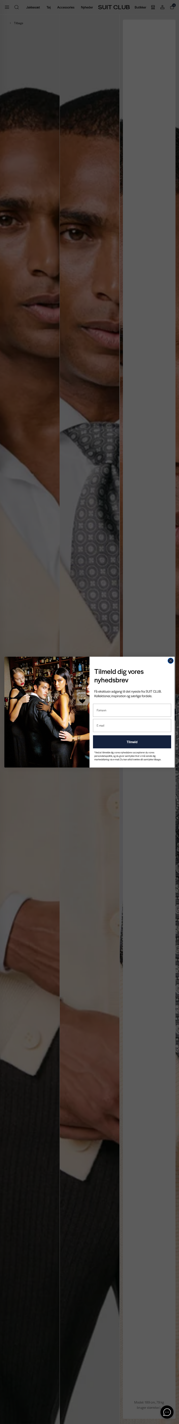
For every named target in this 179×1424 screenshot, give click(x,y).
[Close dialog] (170, 660)
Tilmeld (132, 741)
